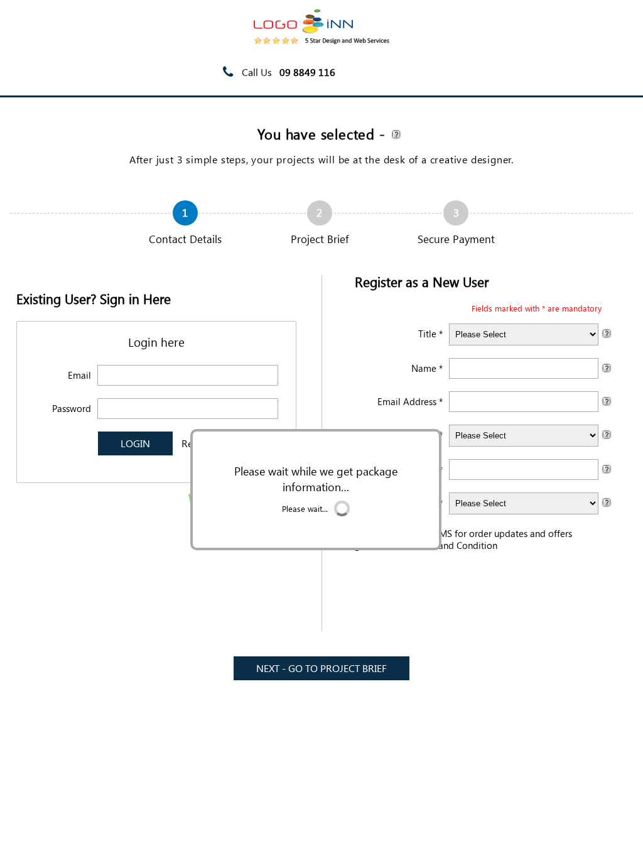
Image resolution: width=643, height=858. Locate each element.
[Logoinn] (321, 40)
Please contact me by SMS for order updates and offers (456, 533)
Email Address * (410, 401)
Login (561, 72)
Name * (427, 368)
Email (79, 375)
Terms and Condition (454, 545)
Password (71, 408)
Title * (430, 333)
